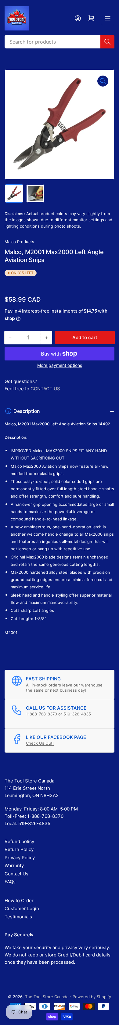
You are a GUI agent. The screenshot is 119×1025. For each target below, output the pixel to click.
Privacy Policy (20, 857)
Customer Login (22, 908)
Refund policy (19, 841)
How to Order (19, 900)
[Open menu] (107, 18)
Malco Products (19, 241)
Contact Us (16, 874)
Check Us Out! (40, 743)
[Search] (107, 41)
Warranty (14, 865)
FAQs (10, 882)
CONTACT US (45, 389)
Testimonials (18, 917)
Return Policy (19, 849)
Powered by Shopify (92, 996)
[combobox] (59, 41)
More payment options (59, 365)
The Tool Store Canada (46, 996)
